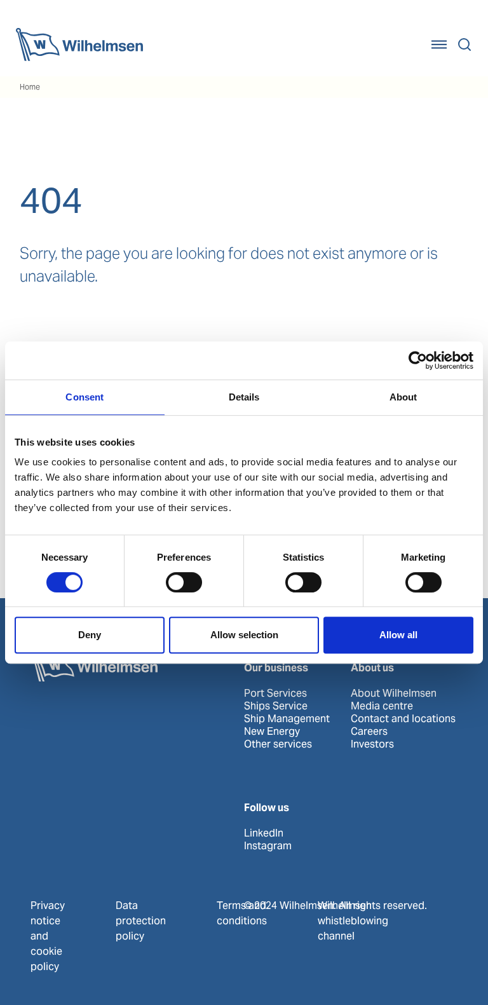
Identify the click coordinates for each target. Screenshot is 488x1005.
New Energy (272, 731)
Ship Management (287, 719)
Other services (278, 744)
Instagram (268, 846)
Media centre (382, 706)
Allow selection (244, 634)
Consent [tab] (84, 397)
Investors (372, 744)
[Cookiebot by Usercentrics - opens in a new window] (417, 360)
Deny (89, 634)
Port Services (275, 693)
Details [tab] (244, 397)
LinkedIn (263, 833)
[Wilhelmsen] (79, 44)
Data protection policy (141, 921)
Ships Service (276, 706)
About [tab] (403, 397)
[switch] (184, 582)
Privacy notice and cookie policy (47, 936)
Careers (369, 731)
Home (30, 87)
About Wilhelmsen (394, 693)
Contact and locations (403, 719)
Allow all (398, 634)
